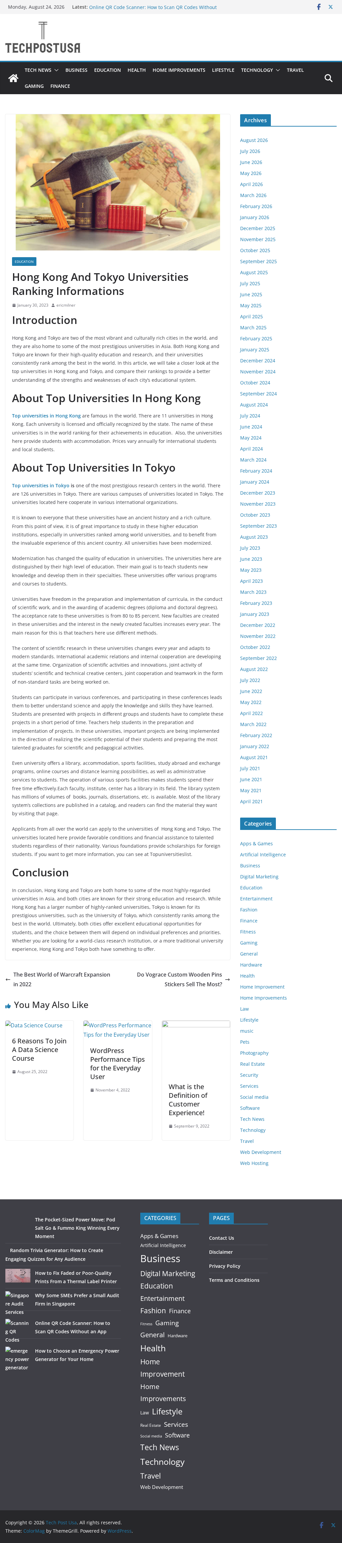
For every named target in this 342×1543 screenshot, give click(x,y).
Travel (295, 70)
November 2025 (258, 239)
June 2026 (251, 162)
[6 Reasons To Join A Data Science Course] (33, 1025)
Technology (257, 70)
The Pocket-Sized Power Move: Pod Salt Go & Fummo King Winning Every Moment (77, 1227)
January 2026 (254, 217)
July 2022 (250, 680)
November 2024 (258, 371)
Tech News (38, 70)
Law (244, 1009)
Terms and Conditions (234, 1280)
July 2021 (250, 768)
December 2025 (257, 228)
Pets (244, 1042)
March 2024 (253, 460)
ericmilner (65, 305)
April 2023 (251, 581)
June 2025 (251, 294)
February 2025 (256, 338)
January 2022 (254, 746)
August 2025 (254, 272)
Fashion (249, 909)
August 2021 (254, 757)
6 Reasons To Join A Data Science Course (39, 1049)
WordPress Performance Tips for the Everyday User (117, 1063)
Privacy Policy (224, 1266)
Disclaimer (221, 1252)
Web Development (260, 1152)
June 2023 (251, 559)
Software (250, 1108)
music (246, 1031)
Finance (60, 86)
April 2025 (251, 316)
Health (137, 70)
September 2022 (258, 658)
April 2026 (251, 184)
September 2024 (258, 393)
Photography (254, 1053)
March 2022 (253, 724)
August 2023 (254, 537)
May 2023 (251, 570)
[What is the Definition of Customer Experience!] (196, 1025)
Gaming (34, 86)
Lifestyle (223, 70)
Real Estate (252, 1064)
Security (249, 1075)
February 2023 (256, 603)
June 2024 (251, 426)
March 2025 (253, 327)
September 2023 (258, 526)
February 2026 (256, 206)
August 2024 (254, 404)
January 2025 (254, 349)
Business (76, 70)
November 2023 (258, 504)
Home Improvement (262, 987)
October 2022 (255, 647)
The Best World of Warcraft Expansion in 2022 (61, 979)
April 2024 (251, 449)
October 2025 (255, 250)
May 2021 (251, 790)
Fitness (248, 931)
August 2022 (254, 669)
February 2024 (256, 471)
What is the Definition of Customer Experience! (188, 1099)
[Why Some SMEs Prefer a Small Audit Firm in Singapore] (17, 1303)
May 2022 (251, 702)
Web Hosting (254, 1163)
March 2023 (253, 592)
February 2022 (256, 735)
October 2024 (255, 382)
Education (107, 70)
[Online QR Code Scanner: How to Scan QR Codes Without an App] (17, 1331)
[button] (55, 70)
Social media (254, 1097)
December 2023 (257, 493)
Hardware (251, 965)
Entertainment (256, 898)
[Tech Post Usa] (13, 78)
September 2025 (258, 261)
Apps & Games (256, 843)
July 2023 (250, 548)
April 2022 (251, 713)
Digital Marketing (259, 876)
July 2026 (250, 151)
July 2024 (250, 415)
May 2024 (251, 438)
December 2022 (257, 625)
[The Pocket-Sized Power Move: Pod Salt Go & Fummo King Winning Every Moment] (17, 1227)
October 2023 (255, 515)
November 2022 (258, 636)
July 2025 (250, 283)
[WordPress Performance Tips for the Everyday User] (117, 1025)
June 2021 (251, 779)
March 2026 (253, 195)
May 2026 (251, 173)
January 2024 (254, 482)
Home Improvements (179, 70)
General (249, 954)
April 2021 (251, 801)
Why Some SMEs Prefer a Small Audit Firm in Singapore (151, 7)
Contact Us (221, 1238)
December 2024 (257, 360)
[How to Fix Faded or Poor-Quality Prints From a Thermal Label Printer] (17, 1276)
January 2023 (254, 614)
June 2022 (251, 691)
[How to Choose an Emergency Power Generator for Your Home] (17, 1359)
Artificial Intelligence (263, 854)
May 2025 (251, 305)
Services (249, 1086)
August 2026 (254, 140)
